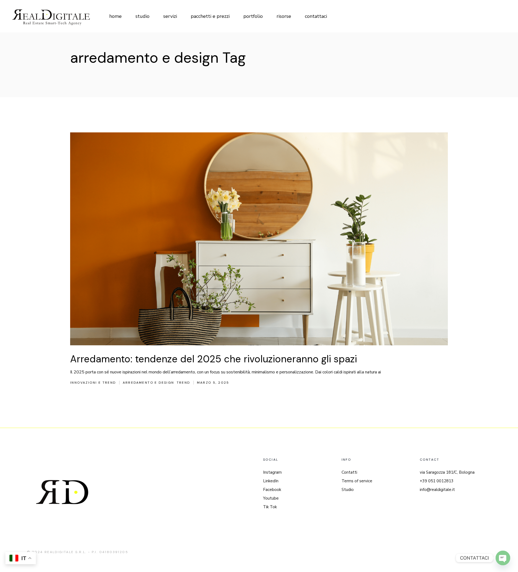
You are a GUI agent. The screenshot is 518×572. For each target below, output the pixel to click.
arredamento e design (148, 382)
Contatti (349, 472)
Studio (348, 489)
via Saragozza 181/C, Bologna (447, 472)
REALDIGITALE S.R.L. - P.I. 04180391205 (86, 552)
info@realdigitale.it (437, 489)
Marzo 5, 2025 (213, 382)
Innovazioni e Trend (93, 382)
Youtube (271, 498)
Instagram (272, 472)
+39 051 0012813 (437, 481)
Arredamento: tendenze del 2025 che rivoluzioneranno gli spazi (213, 359)
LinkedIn (270, 481)
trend (183, 382)
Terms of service (357, 481)
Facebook (272, 489)
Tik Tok (270, 507)
